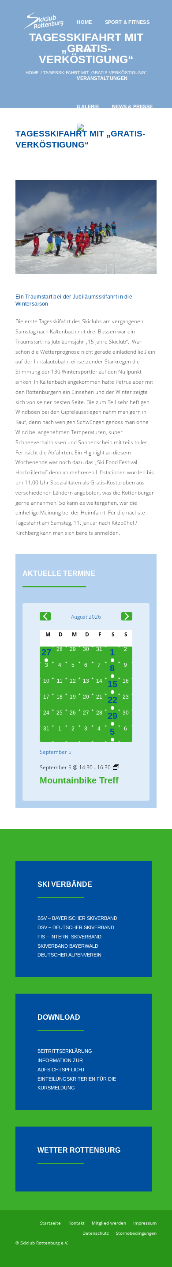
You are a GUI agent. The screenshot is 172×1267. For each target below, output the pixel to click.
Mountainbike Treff (79, 780)
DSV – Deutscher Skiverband (75, 927)
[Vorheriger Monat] (45, 616)
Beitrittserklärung (64, 1051)
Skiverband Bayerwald (67, 946)
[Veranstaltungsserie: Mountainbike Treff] (116, 768)
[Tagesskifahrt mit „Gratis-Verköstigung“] (86, 227)
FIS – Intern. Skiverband (69, 936)
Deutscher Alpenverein (69, 954)
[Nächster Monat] (126, 616)
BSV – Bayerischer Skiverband (77, 918)
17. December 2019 (38, 160)
